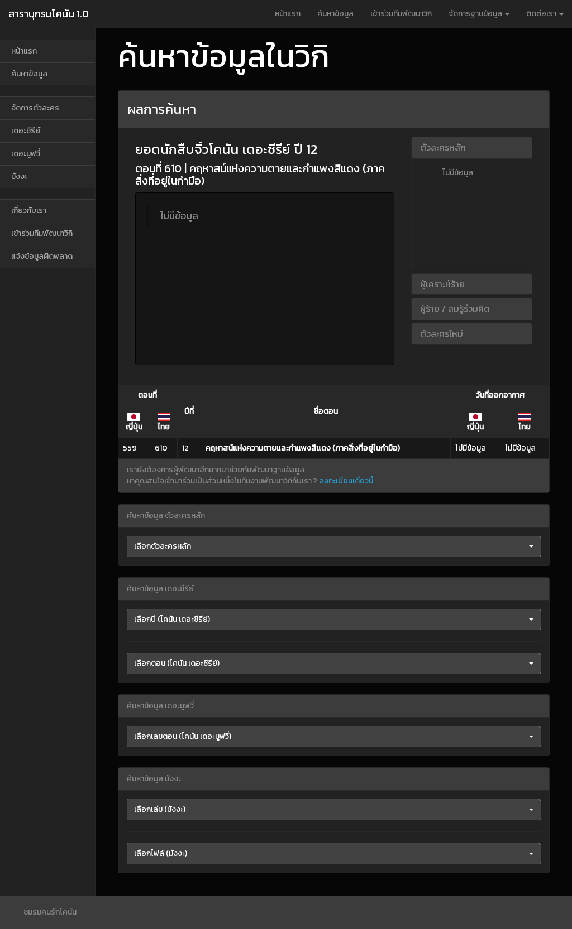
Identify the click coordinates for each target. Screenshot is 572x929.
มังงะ (19, 176)
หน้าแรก (288, 14)
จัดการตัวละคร (35, 108)
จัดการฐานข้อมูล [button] (476, 14)
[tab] (472, 147)
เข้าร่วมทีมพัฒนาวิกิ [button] (401, 14)
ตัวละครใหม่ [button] (441, 333)
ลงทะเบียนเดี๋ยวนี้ (346, 481)
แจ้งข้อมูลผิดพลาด (42, 256)
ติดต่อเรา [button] (542, 14)
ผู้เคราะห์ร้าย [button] (442, 284)
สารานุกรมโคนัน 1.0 (48, 13)
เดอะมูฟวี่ (25, 153)
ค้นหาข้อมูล (335, 14)
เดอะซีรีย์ (25, 131)
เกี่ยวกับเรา (28, 210)
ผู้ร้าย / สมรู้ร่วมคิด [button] (455, 308)
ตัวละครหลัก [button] (443, 147)
